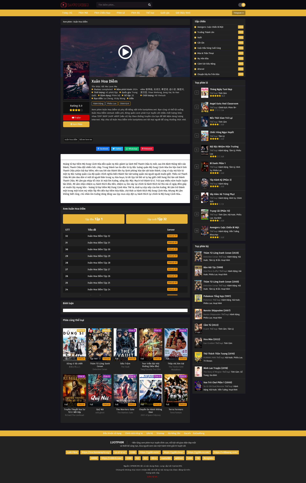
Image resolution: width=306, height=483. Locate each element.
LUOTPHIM (117, 442)
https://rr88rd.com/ (112, 458)
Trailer (77, 117)
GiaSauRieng (198, 433)
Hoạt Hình (225, 260)
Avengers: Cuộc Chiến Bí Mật (224, 227)
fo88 (189, 458)
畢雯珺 (164, 89)
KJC (137, 458)
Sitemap (160, 433)
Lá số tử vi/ (120, 452)
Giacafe (187, 433)
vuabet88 (166, 458)
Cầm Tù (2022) (211, 325)
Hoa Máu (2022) (212, 339)
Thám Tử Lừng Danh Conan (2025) (221, 253)
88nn (154, 458)
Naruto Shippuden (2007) (217, 310)
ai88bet (179, 458)
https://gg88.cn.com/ (199, 452)
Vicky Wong (119, 98)
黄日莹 (143, 92)
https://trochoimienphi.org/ (96, 452)
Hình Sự (232, 198)
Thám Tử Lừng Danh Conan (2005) (221, 281)
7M (197, 458)
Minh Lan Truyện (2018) (216, 368)
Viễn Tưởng (234, 231)
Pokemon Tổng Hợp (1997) (217, 296)
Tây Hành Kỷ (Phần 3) (220, 180)
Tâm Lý (222, 136)
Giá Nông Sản (174, 433)
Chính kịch (124, 103)
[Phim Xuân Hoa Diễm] (74, 7)
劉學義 (149, 89)
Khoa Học (214, 234)
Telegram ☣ (239, 13)
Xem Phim (77, 124)
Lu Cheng (108, 98)
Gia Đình (217, 218)
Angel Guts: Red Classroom (224, 103)
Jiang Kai (167, 92)
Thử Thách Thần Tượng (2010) (219, 353)
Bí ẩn (218, 260)
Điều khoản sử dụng (112, 433)
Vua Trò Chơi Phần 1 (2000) (218, 382)
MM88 (94, 458)
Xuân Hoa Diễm (71, 139)
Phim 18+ (232, 107)
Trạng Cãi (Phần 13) (220, 211)
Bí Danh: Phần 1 (218, 163)
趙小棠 (172, 89)
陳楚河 (180, 89)
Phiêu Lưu (111, 103)
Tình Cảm (223, 93)
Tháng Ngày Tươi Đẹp (221, 89)
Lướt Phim (72, 452)
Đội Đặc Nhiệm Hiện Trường (224, 146)
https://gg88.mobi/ (149, 452)
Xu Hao (175, 92)
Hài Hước (232, 214)
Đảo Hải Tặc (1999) (213, 267)
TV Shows (208, 361)
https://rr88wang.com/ (225, 452)
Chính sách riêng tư (134, 433)
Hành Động (98, 103)
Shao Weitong (155, 92)
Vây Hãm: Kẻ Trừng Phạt (222, 194)
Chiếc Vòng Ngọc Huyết (222, 132)
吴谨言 (157, 89)
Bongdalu (208, 458)
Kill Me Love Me (86, 139)
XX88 (132, 452)
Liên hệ (149, 433)
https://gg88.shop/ (173, 452)
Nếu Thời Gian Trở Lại (221, 118)
